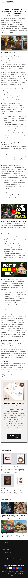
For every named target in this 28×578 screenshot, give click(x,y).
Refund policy (23, 571)
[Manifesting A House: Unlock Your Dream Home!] (20, 526)
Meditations (6, 549)
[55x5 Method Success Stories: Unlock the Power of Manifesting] (7, 526)
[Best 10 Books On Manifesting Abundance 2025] (20, 508)
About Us (5, 542)
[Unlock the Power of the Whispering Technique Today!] (7, 508)
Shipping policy (14, 575)
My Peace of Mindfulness (12, 571)
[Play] (14, 211)
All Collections (7, 552)
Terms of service (19, 573)
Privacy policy (10, 573)
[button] (3, 2)
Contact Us (6, 545)
